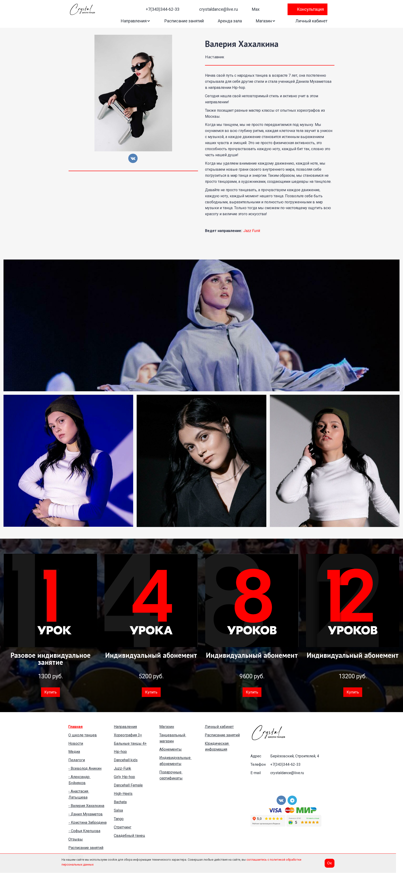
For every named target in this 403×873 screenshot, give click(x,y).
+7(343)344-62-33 (162, 9)
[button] (135, 20)
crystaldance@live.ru (218, 9)
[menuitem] (159, 9)
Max (256, 9)
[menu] (218, 9)
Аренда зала (230, 20)
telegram (265, 9)
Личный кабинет (311, 20)
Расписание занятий (184, 20)
